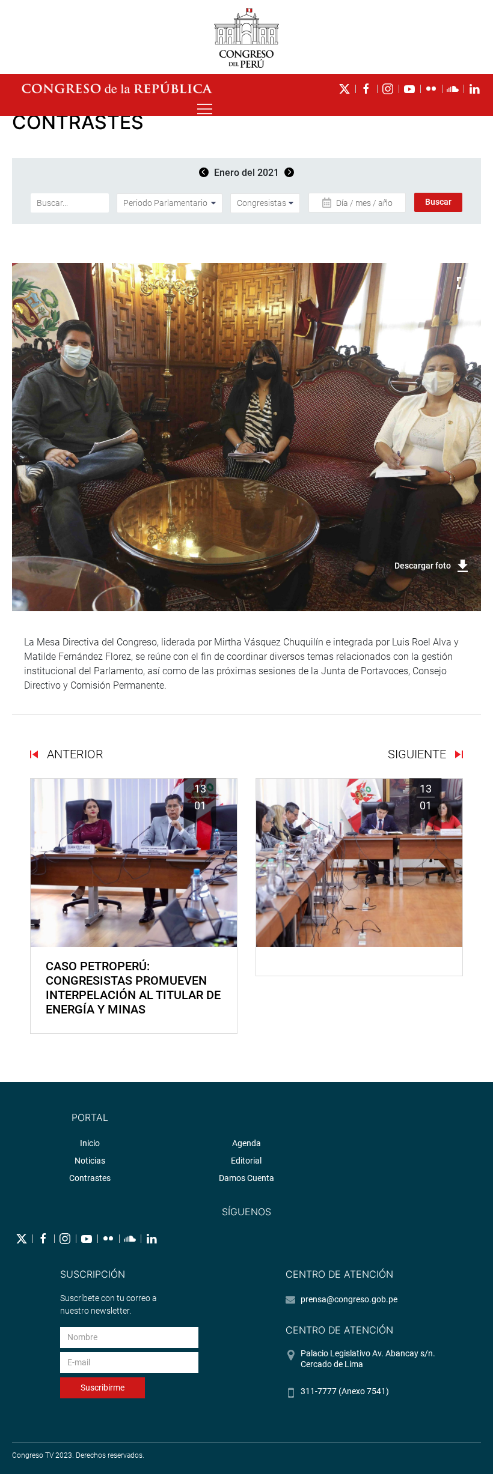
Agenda (246, 1143)
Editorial (246, 1160)
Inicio (90, 1143)
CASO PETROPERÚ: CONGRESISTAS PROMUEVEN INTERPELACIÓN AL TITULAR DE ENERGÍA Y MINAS (133, 987)
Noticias (90, 1160)
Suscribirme (102, 1387)
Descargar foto (422, 565)
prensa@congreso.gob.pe (349, 1299)
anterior (73, 754)
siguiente (418, 754)
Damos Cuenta (246, 1178)
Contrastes (90, 1178)
